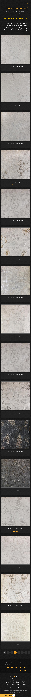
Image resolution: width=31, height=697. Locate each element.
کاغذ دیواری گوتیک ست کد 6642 (15, 66)
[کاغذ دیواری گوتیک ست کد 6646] (15, 203)
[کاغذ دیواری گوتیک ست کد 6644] (15, 126)
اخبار (17, 677)
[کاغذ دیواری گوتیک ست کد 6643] (15, 87)
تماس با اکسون (8, 695)
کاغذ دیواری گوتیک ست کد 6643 (15, 105)
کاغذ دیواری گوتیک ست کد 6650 (15, 413)
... (8, 652)
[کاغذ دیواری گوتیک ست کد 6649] (15, 319)
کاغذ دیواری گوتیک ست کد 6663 (15, 605)
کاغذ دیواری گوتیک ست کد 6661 (15, 567)
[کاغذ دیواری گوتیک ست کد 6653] (15, 511)
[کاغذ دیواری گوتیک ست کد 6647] (15, 242)
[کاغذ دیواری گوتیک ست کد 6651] (15, 434)
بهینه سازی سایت (15, 692)
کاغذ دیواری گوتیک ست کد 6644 (15, 143)
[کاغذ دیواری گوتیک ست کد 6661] (15, 550)
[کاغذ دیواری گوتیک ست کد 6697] (15, 627)
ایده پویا (9, 692)
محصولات (15, 11)
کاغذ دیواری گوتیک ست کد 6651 (15, 451)
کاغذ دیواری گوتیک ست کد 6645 (15, 182)
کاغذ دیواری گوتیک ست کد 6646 (15, 220)
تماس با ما (6, 678)
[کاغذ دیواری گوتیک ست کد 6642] (15, 49)
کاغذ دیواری (8, 11)
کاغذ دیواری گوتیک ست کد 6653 (15, 528)
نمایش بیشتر (23, 31)
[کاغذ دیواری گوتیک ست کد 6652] (15, 473)
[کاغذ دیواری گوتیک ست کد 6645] (15, 164)
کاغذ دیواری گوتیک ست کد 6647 (15, 259)
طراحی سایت (20, 692)
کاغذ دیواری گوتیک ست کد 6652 (15, 490)
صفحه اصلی (21, 11)
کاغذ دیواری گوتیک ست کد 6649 (15, 336)
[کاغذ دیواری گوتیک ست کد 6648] (15, 280)
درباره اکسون (14, 678)
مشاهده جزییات (15, 69)
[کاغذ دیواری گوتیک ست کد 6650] (15, 396)
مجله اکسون (10, 677)
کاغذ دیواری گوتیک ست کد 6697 (15, 644)
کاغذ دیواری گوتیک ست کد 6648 (15, 297)
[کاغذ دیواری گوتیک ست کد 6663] (15, 588)
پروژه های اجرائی (23, 678)
